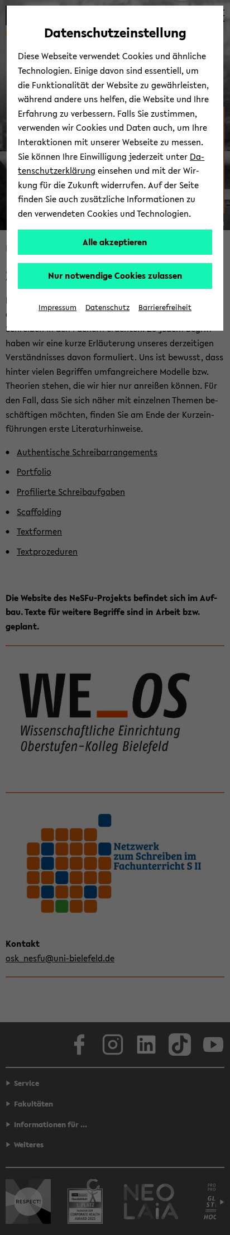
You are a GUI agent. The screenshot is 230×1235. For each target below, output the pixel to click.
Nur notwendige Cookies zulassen (115, 275)
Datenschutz (107, 307)
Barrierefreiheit (164, 307)
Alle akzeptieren (115, 242)
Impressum (57, 307)
